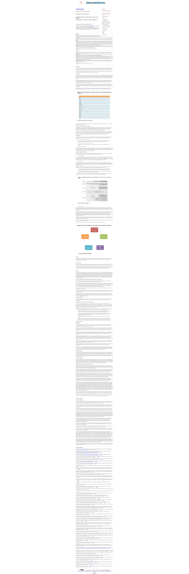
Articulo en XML (106, 20)
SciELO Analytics (106, 16)
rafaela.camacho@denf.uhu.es (90, 26)
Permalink (104, 34)
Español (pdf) (105, 19)
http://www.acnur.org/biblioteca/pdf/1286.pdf (82, 449)
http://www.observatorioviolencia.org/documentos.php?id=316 (85, 461)
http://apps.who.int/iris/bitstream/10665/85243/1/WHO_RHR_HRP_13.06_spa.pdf (87, 452)
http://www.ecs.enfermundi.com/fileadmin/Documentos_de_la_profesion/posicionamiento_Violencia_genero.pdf (95, 548)
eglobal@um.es (94, 573)
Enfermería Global (79, 8)
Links (96, 449)
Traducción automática (107, 25)
